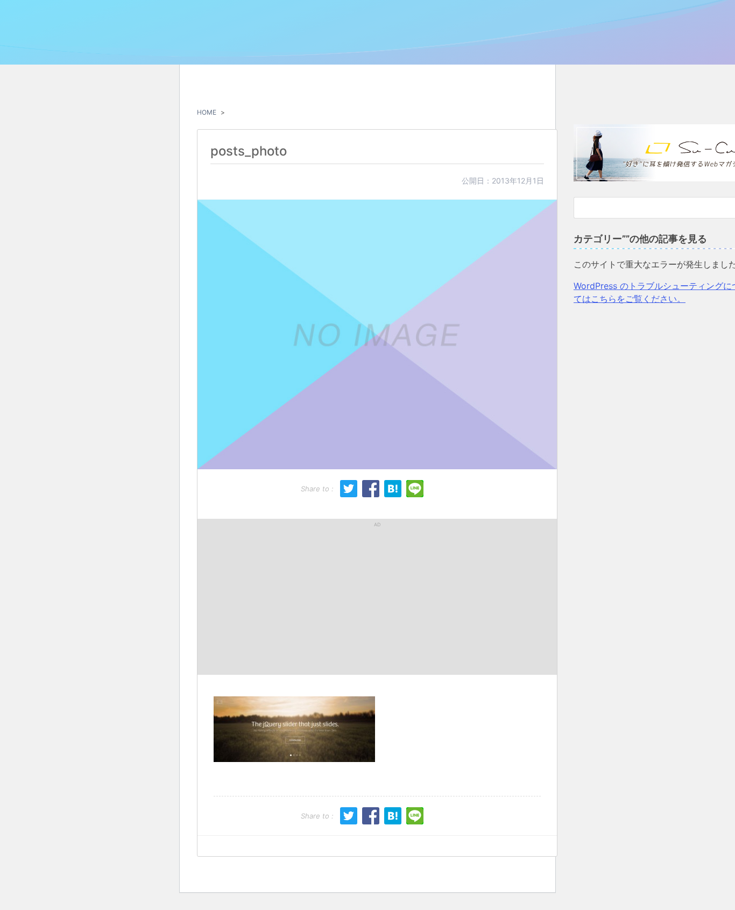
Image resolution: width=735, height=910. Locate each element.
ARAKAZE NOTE (121, 41)
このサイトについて (551, 44)
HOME (206, 112)
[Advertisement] (291, 597)
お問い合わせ (621, 44)
